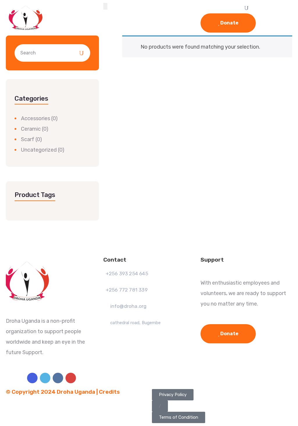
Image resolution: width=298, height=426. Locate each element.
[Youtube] (70, 378)
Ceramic (31, 129)
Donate (228, 23)
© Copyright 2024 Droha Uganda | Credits (63, 391)
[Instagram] (58, 378)
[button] (160, 406)
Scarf (27, 139)
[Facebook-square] (32, 378)
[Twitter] (45, 378)
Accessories (35, 118)
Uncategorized (39, 150)
